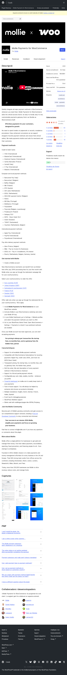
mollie (56, 102)
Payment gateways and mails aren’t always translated (19, 557)
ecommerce (61, 98)
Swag (53, 639)
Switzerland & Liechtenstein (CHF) (15, 288)
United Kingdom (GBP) (11, 285)
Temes (20, 633)
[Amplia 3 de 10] (12, 504)
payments (62, 102)
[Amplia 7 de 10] (26, 508)
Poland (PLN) (8, 291)
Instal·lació (26, 59)
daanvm (28, 600)
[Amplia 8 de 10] (41, 481)
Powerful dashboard (11, 381)
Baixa (62, 50)
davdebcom (30, 604)
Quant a (4, 630)
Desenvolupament (39, 59)
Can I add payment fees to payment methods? (17, 563)
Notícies (4, 633)
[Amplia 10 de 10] (41, 510)
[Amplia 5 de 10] (26, 492)
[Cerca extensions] (20, 19)
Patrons (20, 639)
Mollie (16, 51)
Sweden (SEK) (9, 293)
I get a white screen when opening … (13, 538)
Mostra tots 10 (61, 91)
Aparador (21, 630)
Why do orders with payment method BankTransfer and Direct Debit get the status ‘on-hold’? (18, 575)
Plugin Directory (6, 8)
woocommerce (61, 106)
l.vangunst (8, 613)
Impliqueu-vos (55, 630)
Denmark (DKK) (9, 296)
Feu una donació (57, 636)
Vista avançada (51, 111)
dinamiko (8, 609)
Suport (63, 59)
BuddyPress (6, 654)
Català (8, 662)
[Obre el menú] (64, 2)
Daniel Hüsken (10, 604)
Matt (4, 648)
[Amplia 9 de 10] (41, 495)
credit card (62, 95)
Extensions (21, 636)
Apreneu (37, 630)
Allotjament (5, 636)
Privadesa (5, 639)
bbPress (5, 651)
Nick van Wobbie (31, 613)
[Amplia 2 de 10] (12, 494)
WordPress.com (8, 645)
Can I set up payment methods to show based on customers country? (13, 569)
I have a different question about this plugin (16, 582)
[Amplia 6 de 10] (26, 501)
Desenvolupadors (40, 636)
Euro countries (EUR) (11, 283)
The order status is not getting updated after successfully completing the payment (15, 551)
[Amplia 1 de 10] (12, 481)
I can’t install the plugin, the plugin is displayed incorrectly (11, 532)
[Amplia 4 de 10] (26, 481)
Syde (27, 609)
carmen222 (29, 617)
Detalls (6, 59)
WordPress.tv (39, 639)
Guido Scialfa (9, 617)
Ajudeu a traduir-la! (48, 13)
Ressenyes (15, 59)
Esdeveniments (55, 633)
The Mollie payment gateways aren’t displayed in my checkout (12, 544)
